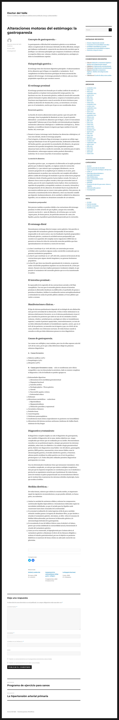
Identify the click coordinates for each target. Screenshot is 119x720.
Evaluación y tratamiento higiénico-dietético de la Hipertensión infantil (97, 71)
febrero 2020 (90, 128)
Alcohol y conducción (34, 572)
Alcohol (89, 166)
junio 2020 (90, 122)
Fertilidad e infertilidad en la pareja (96, 46)
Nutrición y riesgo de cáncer (95, 50)
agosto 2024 (90, 95)
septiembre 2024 (91, 93)
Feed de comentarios (93, 206)
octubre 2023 (90, 106)
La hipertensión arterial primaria (102, 66)
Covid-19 (89, 171)
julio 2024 (90, 97)
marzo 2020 (90, 126)
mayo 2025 (90, 90)
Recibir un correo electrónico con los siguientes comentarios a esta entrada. (30, 659)
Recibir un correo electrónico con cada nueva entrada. (24, 662)
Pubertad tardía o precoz (93, 188)
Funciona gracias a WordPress (26, 712)
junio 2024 (90, 99)
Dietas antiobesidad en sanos (95, 179)
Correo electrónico (15, 641)
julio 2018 (89, 146)
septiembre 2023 (91, 108)
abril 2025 (90, 91)
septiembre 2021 (91, 115)
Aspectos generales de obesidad (96, 168)
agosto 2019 (90, 131)
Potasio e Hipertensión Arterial (95, 43)
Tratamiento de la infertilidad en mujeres (98, 48)
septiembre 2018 (91, 142)
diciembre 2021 (91, 113)
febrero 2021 (90, 117)
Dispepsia (89, 180)
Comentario (12, 607)
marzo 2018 (90, 153)
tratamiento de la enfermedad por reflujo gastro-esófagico (51, 574)
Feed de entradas (91, 204)
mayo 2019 (90, 135)
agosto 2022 (90, 110)
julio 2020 (90, 121)
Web (8, 650)
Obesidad (89, 182)
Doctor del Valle (17, 13)
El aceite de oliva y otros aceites (102, 75)
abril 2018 (89, 152)
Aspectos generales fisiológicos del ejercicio (99, 169)
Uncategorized (11, 51)
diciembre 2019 (91, 130)
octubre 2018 (90, 141)
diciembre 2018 (91, 139)
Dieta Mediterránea (92, 177)
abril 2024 (90, 100)
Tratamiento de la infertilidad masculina (98, 44)
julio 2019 (89, 133)
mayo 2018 (90, 150)
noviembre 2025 (91, 88)
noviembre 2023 (91, 104)
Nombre (10, 633)
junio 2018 (90, 148)
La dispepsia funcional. (69, 572)
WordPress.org (91, 208)
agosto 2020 (90, 119)
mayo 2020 (90, 124)
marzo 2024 (90, 102)
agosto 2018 (90, 144)
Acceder (89, 202)
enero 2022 (90, 111)
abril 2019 (90, 137)
